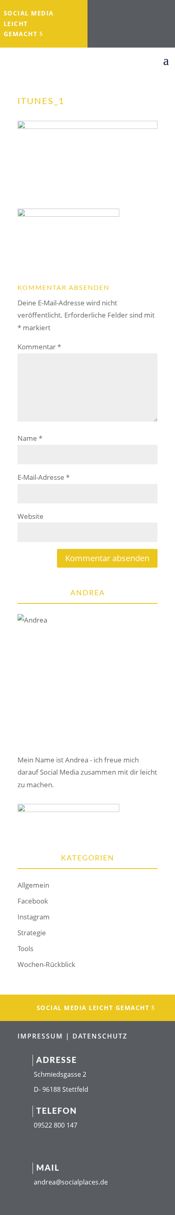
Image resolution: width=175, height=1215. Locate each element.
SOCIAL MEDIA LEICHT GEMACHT (29, 23)
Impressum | (45, 1036)
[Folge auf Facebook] (105, 10)
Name (30, 438)
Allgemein (33, 885)
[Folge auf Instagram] (121, 10)
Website (31, 516)
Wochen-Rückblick (46, 964)
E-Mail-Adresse (44, 477)
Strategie (32, 932)
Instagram (34, 916)
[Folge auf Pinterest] (139, 26)
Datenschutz (99, 1036)
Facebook (33, 901)
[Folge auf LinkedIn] (137, 10)
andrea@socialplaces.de (71, 1182)
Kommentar (39, 346)
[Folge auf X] (154, 10)
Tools (25, 948)
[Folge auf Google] (123, 26)
